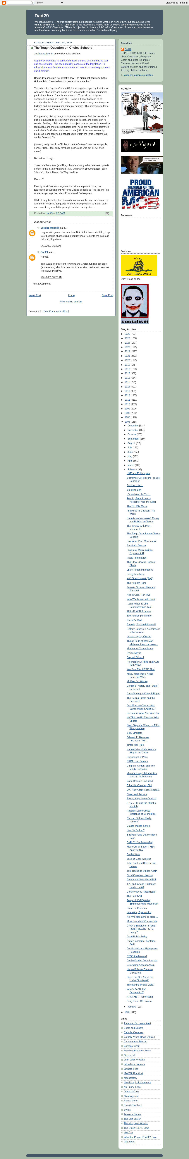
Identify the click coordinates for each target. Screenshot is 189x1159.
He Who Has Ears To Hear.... (142, 917)
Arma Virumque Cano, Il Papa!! (143, 693)
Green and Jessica (137, 794)
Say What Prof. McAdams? (141, 541)
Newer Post (35, 295)
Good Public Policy (137, 936)
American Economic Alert (137, 1023)
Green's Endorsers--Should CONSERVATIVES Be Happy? (141, 929)
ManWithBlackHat (133, 1073)
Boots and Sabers (133, 1028)
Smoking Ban (134, 490)
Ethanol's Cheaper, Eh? (139, 785)
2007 (128, 417)
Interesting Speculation (139, 912)
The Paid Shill (134, 896)
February (133, 469)
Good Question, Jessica (140, 875)
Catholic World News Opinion (139, 1037)
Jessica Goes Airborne (139, 859)
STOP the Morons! (137, 956)
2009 (128, 408)
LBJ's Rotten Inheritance (140, 570)
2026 (128, 334)
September (134, 439)
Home (71, 295)
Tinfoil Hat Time (135, 745)
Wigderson (129, 1141)
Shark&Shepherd (133, 1105)
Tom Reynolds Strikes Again (142, 871)
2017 (128, 373)
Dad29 (42, 15)
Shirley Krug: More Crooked (141, 798)
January (132, 1006)
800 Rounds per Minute (139, 615)
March (131, 465)
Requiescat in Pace (137, 757)
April (130, 460)
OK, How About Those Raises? (143, 790)
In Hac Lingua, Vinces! (139, 636)
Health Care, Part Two (138, 595)
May (130, 456)
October (132, 434)
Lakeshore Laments (134, 1064)
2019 (128, 365)
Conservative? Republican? (141, 892)
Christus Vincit (132, 1046)
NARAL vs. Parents (137, 761)
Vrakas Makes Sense (138, 826)
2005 (128, 1012)
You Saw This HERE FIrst (141, 669)
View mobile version (71, 301)
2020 (128, 360)
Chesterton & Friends (135, 1041)
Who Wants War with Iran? (141, 599)
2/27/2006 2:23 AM (51, 246)
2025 (128, 338)
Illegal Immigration (136, 558)
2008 (128, 413)
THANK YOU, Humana (139, 611)
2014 (128, 386)
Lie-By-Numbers (135, 574)
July (130, 447)
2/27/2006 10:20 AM (51, 277)
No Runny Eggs (132, 1087)
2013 (128, 391)
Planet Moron (131, 1100)
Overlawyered (131, 1096)
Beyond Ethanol (135, 657)
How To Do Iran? (136, 830)
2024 (128, 343)
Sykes (127, 1110)
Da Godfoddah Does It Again (142, 960)
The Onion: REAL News (136, 1128)
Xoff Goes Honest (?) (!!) (140, 578)
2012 (128, 395)
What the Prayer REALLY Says (140, 1137)
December (133, 425)
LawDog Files (131, 1069)
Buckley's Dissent (136, 545)
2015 (128, 382)
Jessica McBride (50, 228)
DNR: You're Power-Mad (139, 842)
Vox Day (128, 1132)
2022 (128, 351)
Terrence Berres (132, 1114)
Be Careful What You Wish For (143, 713)
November (133, 430)
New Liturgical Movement (137, 1082)
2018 (128, 369)
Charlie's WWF (134, 620)
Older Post (107, 295)
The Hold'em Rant (136, 583)
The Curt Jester (132, 1119)
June (130, 452)
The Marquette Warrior (136, 1123)
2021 (128, 356)
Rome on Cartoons (137, 908)
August (132, 443)
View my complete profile (138, 75)
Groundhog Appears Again (140, 965)
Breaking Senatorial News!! (141, 624)
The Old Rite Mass (137, 506)
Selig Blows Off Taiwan (139, 1001)
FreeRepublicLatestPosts (137, 1050)
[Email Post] (107, 213)
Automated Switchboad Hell (141, 879)
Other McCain (131, 1091)
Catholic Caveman (133, 1032)
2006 (128, 422)
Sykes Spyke (134, 653)
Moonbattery (130, 1078)
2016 (128, 378)
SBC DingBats (134, 733)
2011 (128, 400)
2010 (128, 404)
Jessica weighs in (44, 53)
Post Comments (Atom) (56, 311)
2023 (128, 347)
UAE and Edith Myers (138, 473)
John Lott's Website (134, 1059)
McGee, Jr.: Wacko (137, 681)
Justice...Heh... (135, 485)
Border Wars (133, 854)
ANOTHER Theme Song (140, 997)
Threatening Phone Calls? (140, 985)
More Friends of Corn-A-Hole (142, 921)
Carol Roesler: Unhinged (140, 781)
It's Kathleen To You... (138, 494)
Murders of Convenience (140, 648)
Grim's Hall (129, 1055)
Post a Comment (41, 284)
